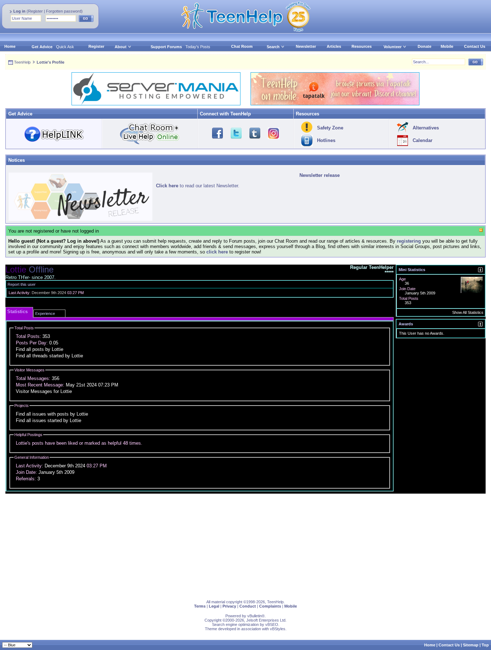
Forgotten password (63, 11)
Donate (424, 46)
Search (273, 47)
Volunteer (392, 47)
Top (485, 645)
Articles (334, 46)
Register (35, 11)
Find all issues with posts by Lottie (52, 414)
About (121, 47)
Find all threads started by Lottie (49, 355)
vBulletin (254, 616)
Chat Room (242, 46)
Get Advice (42, 47)
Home (9, 46)
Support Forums (166, 47)
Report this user (22, 284)
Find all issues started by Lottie (48, 420)
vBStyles (277, 629)
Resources (362, 46)
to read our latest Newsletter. (197, 185)
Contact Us (474, 46)
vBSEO (271, 624)
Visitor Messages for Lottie (44, 391)
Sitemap (470, 645)
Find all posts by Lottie (39, 349)
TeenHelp (22, 62)
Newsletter (306, 46)
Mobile (447, 46)
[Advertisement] (221, 544)
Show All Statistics (467, 312)
